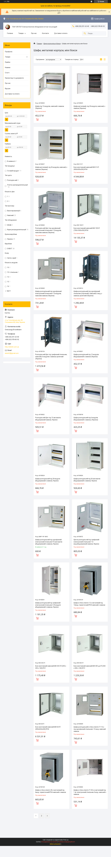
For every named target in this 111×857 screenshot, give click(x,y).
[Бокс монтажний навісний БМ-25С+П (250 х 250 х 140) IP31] (51, 643)
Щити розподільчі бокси (52, 43)
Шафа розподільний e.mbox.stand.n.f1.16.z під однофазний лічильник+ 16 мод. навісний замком (90, 729)
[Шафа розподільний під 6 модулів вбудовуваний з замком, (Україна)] (90, 395)
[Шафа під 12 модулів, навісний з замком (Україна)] (51, 83)
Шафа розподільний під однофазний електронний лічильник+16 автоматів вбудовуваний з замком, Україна (48, 542)
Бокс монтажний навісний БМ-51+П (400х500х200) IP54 (86, 168)
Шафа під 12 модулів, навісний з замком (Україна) (49, 107)
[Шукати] (84, 33)
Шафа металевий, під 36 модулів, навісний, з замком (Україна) (51, 168)
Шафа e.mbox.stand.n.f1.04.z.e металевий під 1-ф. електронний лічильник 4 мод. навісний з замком (90, 792)
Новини (7, 67)
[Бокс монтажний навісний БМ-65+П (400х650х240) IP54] (51, 704)
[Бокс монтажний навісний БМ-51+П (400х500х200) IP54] (90, 144)
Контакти (45, 33)
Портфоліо (8, 52)
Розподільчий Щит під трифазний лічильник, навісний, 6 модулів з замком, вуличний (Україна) (51, 357)
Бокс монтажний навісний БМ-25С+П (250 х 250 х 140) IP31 (50, 667)
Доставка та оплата (12, 94)
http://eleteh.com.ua (12, 347)
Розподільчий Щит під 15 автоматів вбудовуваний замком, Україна (48, 419)
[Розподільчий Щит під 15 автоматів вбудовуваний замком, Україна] (51, 395)
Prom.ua (65, 840)
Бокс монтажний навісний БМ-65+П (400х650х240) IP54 (47, 728)
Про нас (34, 33)
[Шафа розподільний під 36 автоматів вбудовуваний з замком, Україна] (90, 456)
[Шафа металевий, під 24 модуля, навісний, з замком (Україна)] (90, 83)
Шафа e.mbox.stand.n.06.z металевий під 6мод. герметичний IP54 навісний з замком (50, 791)
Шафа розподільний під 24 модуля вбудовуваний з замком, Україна (47, 480)
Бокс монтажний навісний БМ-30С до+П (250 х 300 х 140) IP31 (89, 667)
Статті (7, 73)
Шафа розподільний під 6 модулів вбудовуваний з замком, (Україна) (86, 419)
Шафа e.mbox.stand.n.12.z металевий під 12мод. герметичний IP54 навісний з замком (89, 604)
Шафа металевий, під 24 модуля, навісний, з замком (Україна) (89, 107)
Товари (21, 33)
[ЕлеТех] (7, 27)
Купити (37, 119)
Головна (10, 33)
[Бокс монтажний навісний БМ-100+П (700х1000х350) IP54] (90, 205)
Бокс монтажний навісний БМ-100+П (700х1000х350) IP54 (87, 229)
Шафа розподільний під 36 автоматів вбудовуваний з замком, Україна (87, 480)
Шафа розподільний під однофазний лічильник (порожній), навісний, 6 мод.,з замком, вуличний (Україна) (88, 293)
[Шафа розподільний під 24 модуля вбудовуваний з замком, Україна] (51, 456)
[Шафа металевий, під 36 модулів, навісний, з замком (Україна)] (51, 144)
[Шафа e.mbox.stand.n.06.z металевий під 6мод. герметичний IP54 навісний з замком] (51, 767)
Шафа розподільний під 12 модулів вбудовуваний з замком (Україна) (86, 355)
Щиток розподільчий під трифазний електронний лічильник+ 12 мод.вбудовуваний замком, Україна (86, 542)
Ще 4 (8, 291)
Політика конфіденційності (66, 842)
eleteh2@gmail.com (12, 353)
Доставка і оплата (60, 33)
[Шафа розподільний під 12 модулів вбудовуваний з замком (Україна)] (90, 332)
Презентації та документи (14, 78)
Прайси (7, 62)
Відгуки (7, 88)
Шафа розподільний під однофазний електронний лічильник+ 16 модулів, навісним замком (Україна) (48, 293)
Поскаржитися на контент (49, 842)
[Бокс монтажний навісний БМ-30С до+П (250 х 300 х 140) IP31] (90, 643)
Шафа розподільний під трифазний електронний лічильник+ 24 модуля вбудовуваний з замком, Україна (48, 605)
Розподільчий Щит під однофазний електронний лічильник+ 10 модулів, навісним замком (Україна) (48, 230)
